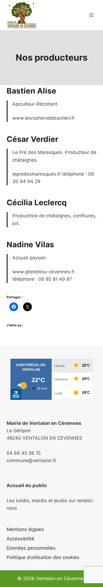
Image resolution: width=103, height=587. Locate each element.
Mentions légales (25, 529)
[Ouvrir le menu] (91, 15)
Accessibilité (20, 538)
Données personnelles (31, 548)
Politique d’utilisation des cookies (43, 557)
